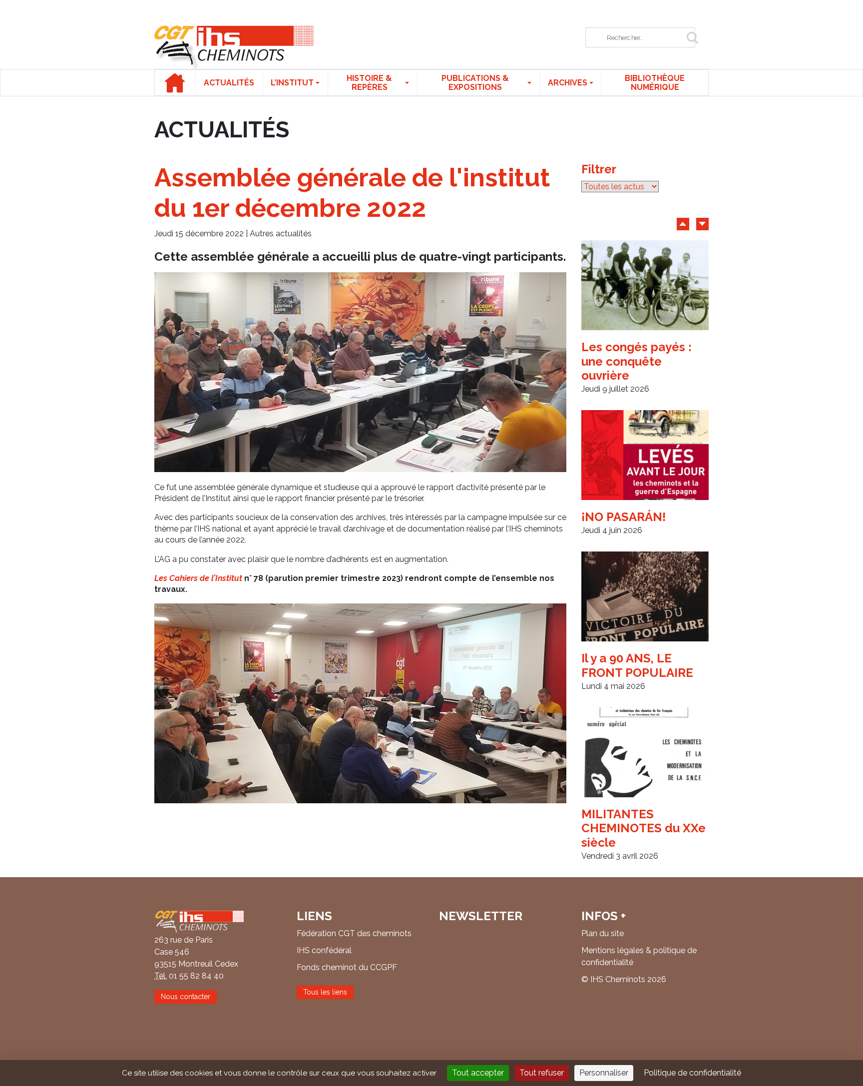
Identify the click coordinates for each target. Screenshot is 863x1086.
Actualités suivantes (702, 224)
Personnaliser (603, 1073)
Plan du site (602, 933)
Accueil (175, 82)
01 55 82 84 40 (196, 976)
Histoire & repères (369, 82)
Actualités (229, 82)
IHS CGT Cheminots (234, 47)
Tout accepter (478, 1073)
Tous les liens (325, 992)
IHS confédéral (324, 950)
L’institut (292, 82)
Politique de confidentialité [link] (692, 1073)
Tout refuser (541, 1073)
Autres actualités (281, 233)
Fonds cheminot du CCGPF (347, 967)
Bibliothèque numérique (655, 82)
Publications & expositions (475, 82)
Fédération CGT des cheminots (354, 933)
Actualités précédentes (683, 224)
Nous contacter (185, 997)
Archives (567, 82)
